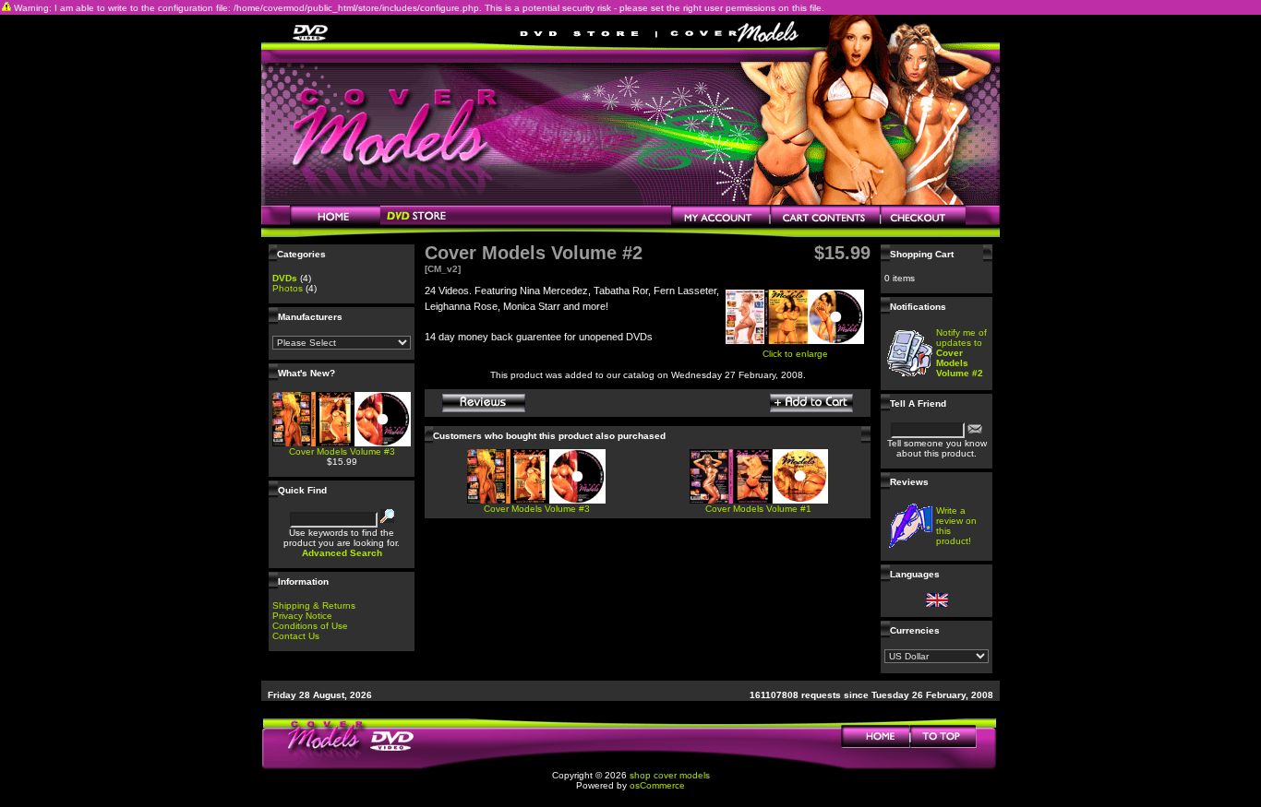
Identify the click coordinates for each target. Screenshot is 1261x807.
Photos (287, 288)
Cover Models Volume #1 (758, 509)
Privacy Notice (302, 616)
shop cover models (670, 775)
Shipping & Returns (313, 605)
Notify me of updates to (961, 352)
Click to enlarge (795, 354)
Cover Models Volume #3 (342, 451)
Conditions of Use (310, 626)
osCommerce (657, 785)
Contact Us (295, 636)
